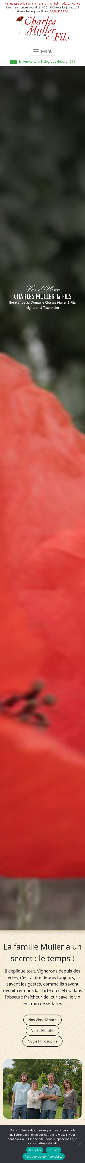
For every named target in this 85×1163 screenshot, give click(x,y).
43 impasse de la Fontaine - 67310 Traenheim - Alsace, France (42, 3)
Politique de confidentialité (44, 1156)
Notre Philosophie (43, 1041)
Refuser (53, 1150)
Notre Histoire (42, 1030)
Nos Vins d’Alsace (42, 1019)
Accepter (34, 1150)
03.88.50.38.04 (59, 11)
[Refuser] (79, 1144)
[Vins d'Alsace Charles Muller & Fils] (42, 28)
